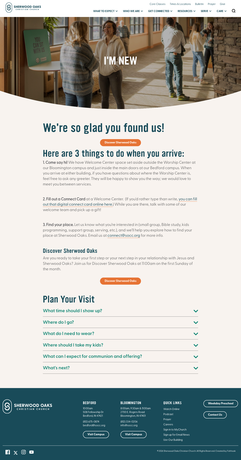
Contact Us (215, 415)
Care (220, 11)
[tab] (120, 311)
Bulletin (199, 4)
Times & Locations (180, 4)
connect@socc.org (123, 236)
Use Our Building (173, 440)
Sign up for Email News (176, 435)
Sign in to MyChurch (174, 430)
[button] (120, 311)
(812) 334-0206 (128, 422)
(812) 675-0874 (91, 422)
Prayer (212, 4)
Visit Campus (96, 434)
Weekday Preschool (220, 403)
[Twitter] (15, 453)
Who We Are (131, 11)
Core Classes (157, 4)
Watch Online (171, 409)
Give (222, 4)
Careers (168, 424)
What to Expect (104, 11)
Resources (185, 11)
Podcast (168, 414)
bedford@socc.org (94, 425)
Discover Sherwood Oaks (120, 142)
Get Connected (158, 11)
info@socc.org (128, 425)
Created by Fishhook (225, 451)
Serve (204, 11)
